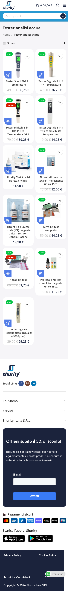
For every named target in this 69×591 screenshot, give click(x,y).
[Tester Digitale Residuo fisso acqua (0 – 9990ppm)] (18, 313)
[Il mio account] (57, 5)
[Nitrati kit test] (18, 263)
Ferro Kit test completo (51, 228)
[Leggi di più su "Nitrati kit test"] (8, 273)
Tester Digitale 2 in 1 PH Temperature (51, 83)
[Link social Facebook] (21, 383)
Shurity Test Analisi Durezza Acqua (18, 179)
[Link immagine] (11, 370)
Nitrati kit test (18, 279)
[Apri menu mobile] (64, 5)
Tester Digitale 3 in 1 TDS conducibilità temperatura (51, 131)
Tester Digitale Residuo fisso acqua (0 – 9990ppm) (18, 333)
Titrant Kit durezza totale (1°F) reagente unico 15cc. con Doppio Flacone (18, 232)
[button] (8, 75)
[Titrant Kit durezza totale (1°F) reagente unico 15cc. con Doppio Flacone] (18, 210)
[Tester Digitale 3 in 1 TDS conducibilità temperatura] (51, 111)
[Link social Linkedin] (33, 383)
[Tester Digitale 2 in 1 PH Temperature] (51, 65)
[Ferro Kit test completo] (51, 210)
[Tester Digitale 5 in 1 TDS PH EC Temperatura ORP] (18, 111)
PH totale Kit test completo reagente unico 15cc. (50, 283)
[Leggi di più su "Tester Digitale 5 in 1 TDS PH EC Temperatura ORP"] (8, 121)
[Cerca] (63, 16)
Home (6, 34)
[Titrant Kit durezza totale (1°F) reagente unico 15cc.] (51, 160)
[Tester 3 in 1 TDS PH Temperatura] (18, 65)
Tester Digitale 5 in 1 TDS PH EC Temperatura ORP (18, 131)
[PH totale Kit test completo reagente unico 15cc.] (51, 263)
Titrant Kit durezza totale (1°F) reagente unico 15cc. (51, 181)
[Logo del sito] (9, 5)
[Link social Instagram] (27, 383)
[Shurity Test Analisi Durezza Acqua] (18, 160)
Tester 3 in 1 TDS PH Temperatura (18, 83)
